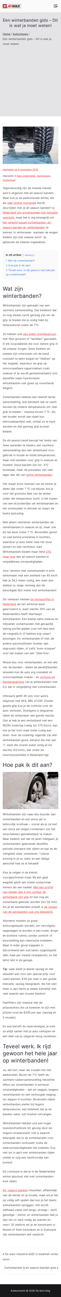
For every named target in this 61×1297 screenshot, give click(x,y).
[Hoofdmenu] (55, 6)
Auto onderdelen (26, 175)
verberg (29, 255)
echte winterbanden (39, 474)
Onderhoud (9, 180)
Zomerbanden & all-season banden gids (30, 1267)
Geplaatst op (20, 169)
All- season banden (15, 1190)
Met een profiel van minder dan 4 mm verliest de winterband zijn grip (28, 892)
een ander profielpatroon (39, 334)
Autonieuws (43, 175)
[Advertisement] (30, 79)
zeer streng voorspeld (21, 203)
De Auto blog (43, 1290)
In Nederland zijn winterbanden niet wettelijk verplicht (30, 212)
